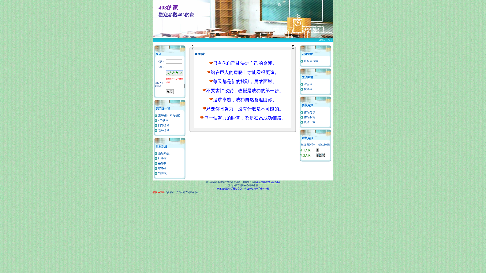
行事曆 (162, 158)
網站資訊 (307, 138)
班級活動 (307, 54)
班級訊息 (161, 146)
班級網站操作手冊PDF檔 (256, 188)
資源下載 (309, 122)
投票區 (307, 89)
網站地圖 (324, 144)
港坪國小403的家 (168, 115)
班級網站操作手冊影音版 (229, 188)
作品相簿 (309, 117)
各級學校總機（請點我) (268, 182)
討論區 (307, 84)
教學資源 (307, 105)
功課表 (162, 173)
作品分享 (309, 112)
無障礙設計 (308, 144)
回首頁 (322, 40)
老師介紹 (163, 130)
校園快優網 (158, 192)
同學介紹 (163, 125)
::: (189, 43)
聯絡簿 (162, 168)
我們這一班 (163, 108)
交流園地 (307, 77)
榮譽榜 (162, 163)
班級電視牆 (310, 61)
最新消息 (163, 153)
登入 (330, 40)
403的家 (162, 120)
